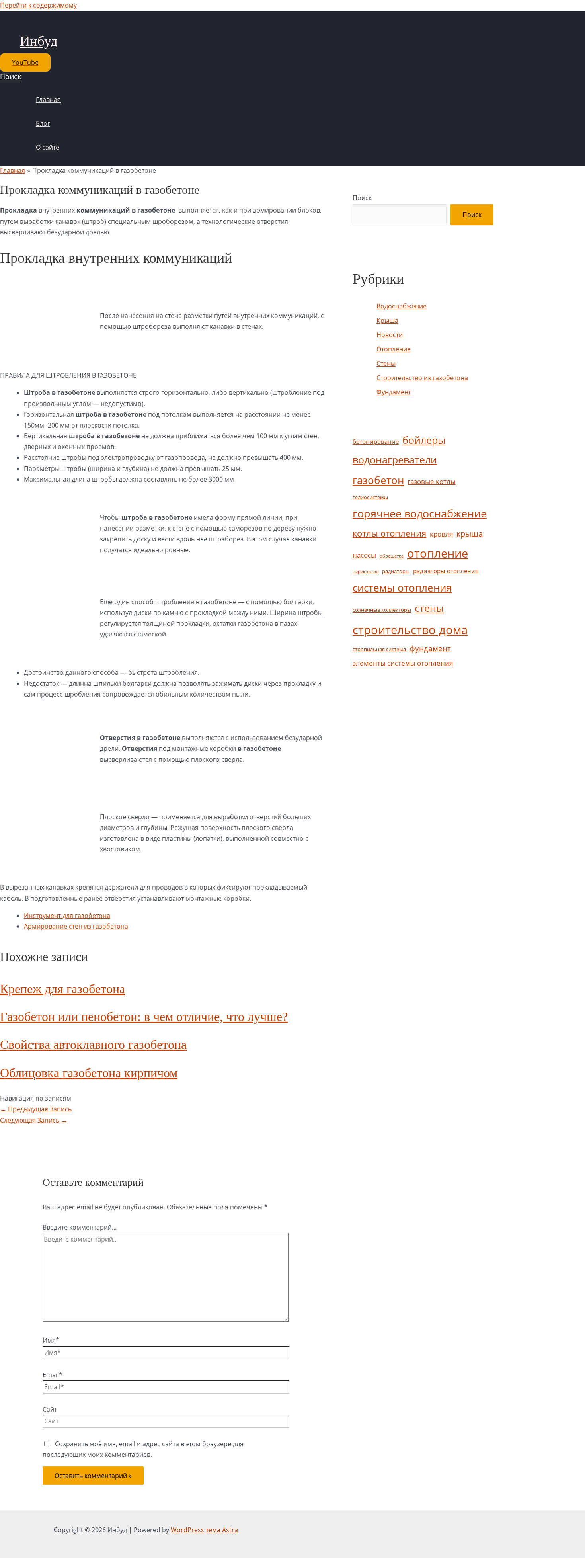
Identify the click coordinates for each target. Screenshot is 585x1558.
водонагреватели (395, 459)
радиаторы (396, 571)
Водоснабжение (401, 306)
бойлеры (423, 440)
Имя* (51, 1340)
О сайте (47, 147)
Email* (52, 1375)
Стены (386, 363)
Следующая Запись (33, 1120)
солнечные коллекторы (382, 609)
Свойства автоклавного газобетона (93, 1044)
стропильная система (379, 649)
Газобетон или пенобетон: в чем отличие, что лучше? (144, 1016)
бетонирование (376, 441)
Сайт (50, 1409)
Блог (43, 123)
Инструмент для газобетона (67, 915)
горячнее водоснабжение (420, 513)
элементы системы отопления (403, 663)
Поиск (362, 197)
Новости (389, 334)
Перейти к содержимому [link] (38, 5)
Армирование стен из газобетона (76, 926)
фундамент (430, 648)
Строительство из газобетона (422, 377)
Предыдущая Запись (36, 1109)
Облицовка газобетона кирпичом (88, 1073)
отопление (437, 553)
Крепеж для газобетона (62, 989)
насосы (364, 555)
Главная (48, 99)
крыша (469, 533)
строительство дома (410, 630)
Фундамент (393, 392)
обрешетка (392, 556)
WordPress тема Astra (204, 1529)
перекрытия (365, 571)
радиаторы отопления (445, 571)
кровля (441, 534)
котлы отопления (389, 533)
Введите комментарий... (80, 1227)
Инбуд (39, 41)
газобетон (378, 480)
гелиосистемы (370, 497)
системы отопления (402, 587)
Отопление (393, 349)
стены (429, 608)
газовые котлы (432, 481)
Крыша (387, 320)
